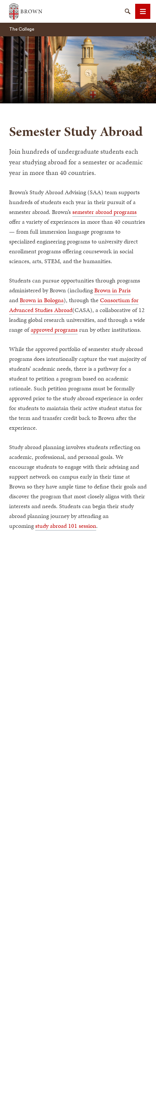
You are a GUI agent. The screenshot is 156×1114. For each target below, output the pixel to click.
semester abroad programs (104, 212)
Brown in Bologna (42, 300)
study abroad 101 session (65, 525)
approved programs (54, 329)
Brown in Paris (112, 290)
